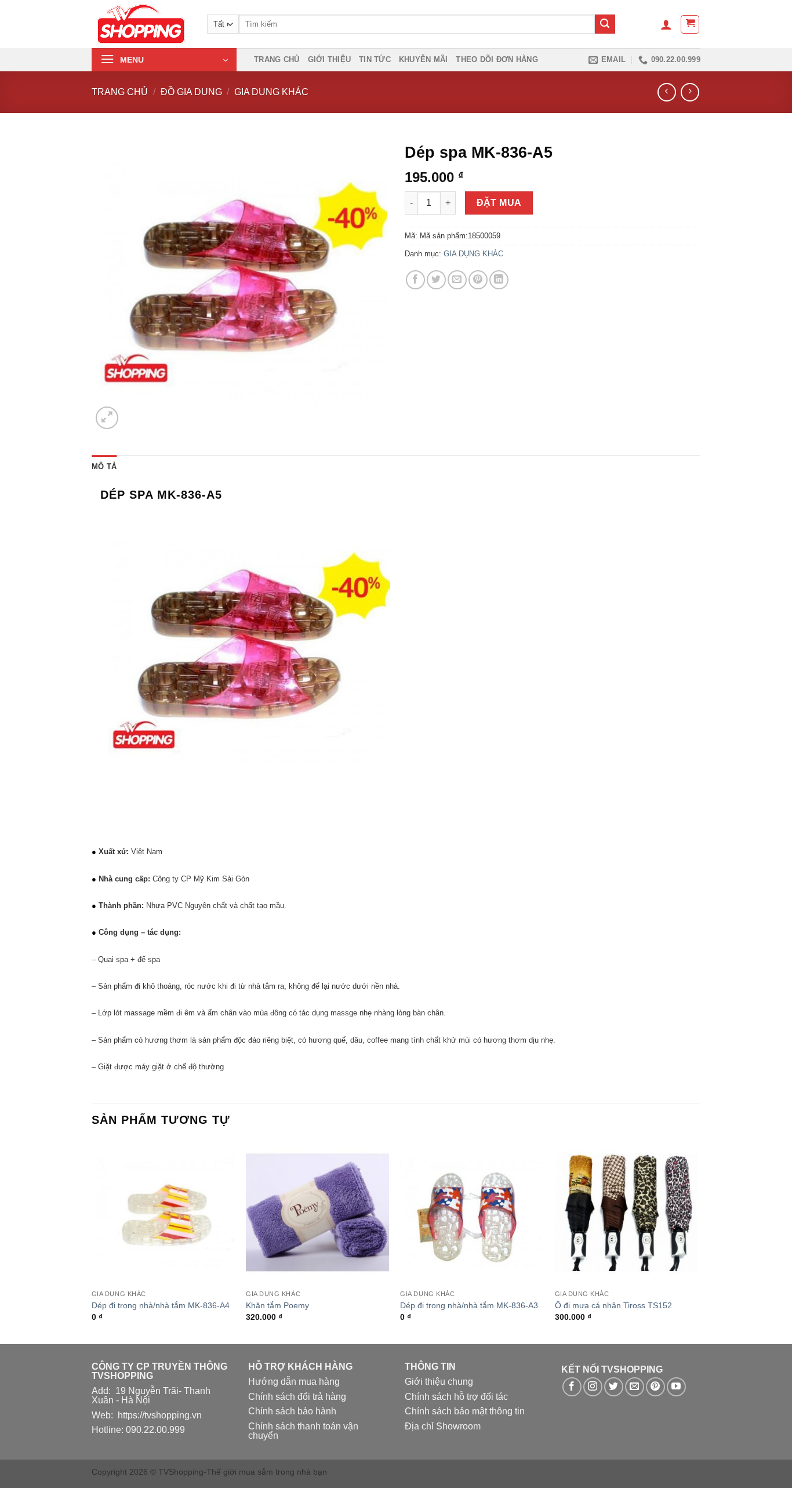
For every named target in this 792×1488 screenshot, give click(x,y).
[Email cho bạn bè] (457, 279)
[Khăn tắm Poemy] (317, 1212)
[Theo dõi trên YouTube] (676, 1386)
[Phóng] (107, 418)
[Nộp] (605, 24)
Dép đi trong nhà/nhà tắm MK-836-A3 (469, 1305)
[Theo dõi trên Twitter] (613, 1386)
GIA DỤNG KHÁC (271, 92)
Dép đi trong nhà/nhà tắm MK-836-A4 (161, 1305)
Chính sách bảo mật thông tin (465, 1411)
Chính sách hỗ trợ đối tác (456, 1397)
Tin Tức (375, 59)
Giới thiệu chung (439, 1382)
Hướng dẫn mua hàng (294, 1382)
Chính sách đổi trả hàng (297, 1397)
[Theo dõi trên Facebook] (572, 1386)
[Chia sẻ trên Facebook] (415, 279)
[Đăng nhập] (666, 24)
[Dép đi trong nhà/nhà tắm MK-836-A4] (163, 1212)
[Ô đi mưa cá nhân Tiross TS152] (626, 1212)
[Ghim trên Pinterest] (478, 279)
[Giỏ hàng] (690, 24)
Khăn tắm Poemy (277, 1305)
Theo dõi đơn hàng (496, 59)
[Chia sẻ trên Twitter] (436, 279)
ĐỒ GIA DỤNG (191, 92)
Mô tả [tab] (104, 466)
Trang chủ (276, 59)
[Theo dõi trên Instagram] (592, 1386)
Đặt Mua (499, 203)
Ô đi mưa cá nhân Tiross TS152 (613, 1305)
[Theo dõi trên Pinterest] (655, 1386)
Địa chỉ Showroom (443, 1426)
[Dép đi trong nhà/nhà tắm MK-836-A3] (471, 1212)
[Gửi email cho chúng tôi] (634, 1386)
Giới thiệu (329, 59)
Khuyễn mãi (423, 59)
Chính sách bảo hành (292, 1411)
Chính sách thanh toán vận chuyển (303, 1430)
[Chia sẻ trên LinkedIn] (498, 279)
